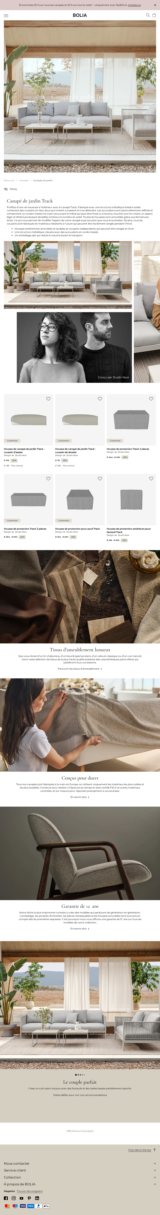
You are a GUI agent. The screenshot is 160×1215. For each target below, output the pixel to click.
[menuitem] (6, 15)
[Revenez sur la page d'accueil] (80, 15)
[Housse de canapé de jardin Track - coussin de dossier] (80, 430)
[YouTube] (21, 1198)
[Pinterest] (29, 1198)
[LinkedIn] (37, 1198)
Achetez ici (134, 5)
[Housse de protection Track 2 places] (131, 426)
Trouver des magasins (30, 1191)
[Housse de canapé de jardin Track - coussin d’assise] (28, 430)
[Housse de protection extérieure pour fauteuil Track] (131, 508)
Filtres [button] (13, 189)
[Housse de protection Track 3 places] (28, 506)
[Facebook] (6, 1198)
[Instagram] (14, 1198)
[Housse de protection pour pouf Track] (80, 506)
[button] (6, 189)
